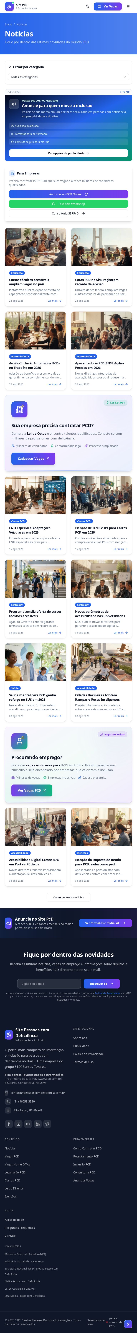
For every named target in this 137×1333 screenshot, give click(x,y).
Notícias (10, 1148)
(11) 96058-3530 (24, 1101)
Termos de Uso (83, 1062)
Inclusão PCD (82, 1164)
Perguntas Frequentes (20, 1228)
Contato (10, 1236)
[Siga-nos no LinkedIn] (38, 1124)
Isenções (11, 1196)
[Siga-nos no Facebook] (9, 1124)
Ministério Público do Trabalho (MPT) (25, 1254)
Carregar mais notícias (68, 897)
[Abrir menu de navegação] (128, 6)
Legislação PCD (15, 1172)
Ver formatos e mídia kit (102, 923)
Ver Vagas (111, 6)
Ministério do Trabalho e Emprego (24, 1261)
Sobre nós (80, 1038)
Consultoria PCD (84, 1172)
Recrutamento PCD (86, 1156)
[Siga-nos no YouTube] (28, 1124)
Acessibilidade (14, 1220)
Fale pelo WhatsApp (72, 204)
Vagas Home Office (17, 1164)
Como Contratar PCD (87, 1148)
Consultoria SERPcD (65, 213)
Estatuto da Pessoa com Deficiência (25, 1295)
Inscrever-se (98, 984)
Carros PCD (12, 1180)
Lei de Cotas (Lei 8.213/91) (20, 1288)
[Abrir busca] (87, 6)
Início (8, 24)
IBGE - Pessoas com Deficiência (22, 1281)
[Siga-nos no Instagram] (18, 1124)
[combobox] (68, 77)
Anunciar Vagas (83, 1180)
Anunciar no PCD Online (65, 194)
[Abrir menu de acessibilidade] (128, 1324)
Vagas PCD (12, 1156)
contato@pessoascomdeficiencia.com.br (37, 1093)
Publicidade (81, 1046)
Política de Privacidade (107, 993)
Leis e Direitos (14, 1188)
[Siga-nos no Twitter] (47, 1124)
